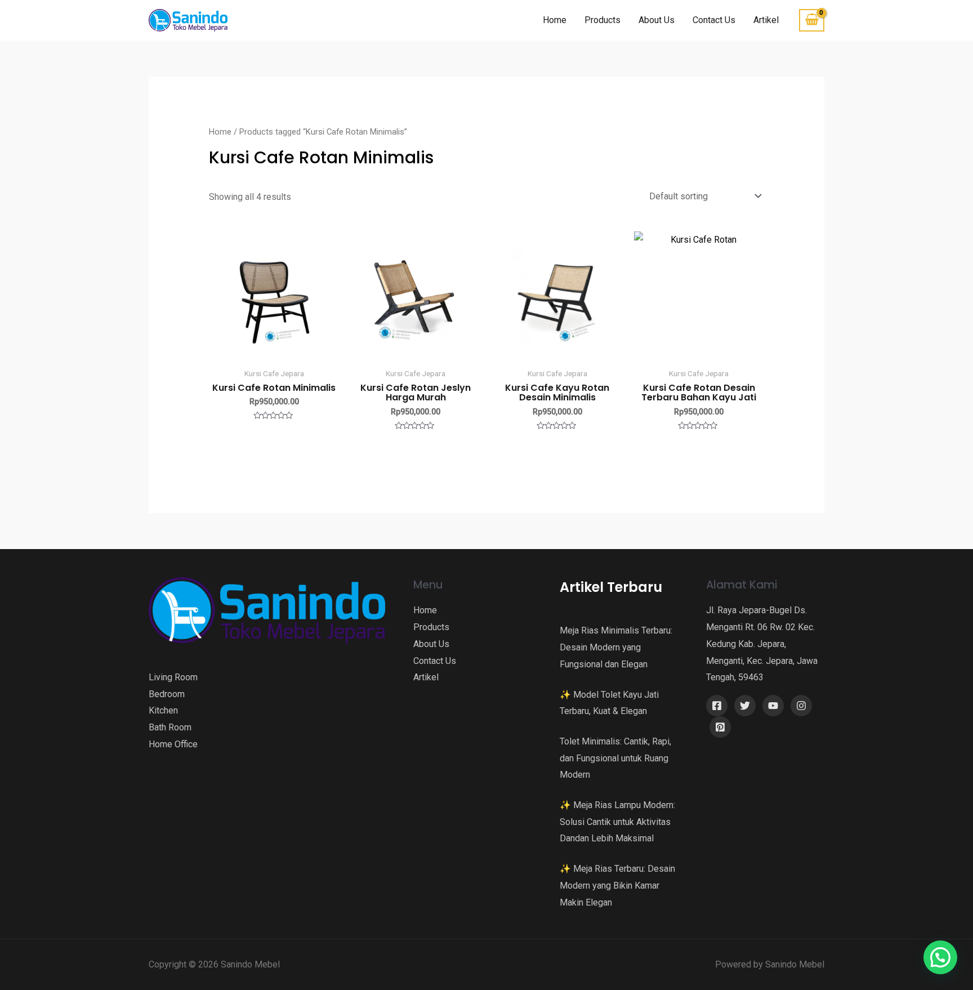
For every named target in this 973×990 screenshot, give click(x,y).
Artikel (766, 20)
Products (602, 20)
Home (554, 20)
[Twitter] (745, 705)
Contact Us (714, 20)
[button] (940, 957)
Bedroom (167, 694)
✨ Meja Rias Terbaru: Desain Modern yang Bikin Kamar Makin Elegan (617, 885)
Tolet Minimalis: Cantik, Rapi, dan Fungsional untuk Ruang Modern (615, 758)
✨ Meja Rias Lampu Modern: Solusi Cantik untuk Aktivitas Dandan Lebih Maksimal (617, 822)
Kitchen (163, 710)
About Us (657, 20)
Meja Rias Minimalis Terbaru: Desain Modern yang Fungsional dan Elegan (616, 647)
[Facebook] (716, 705)
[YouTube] (773, 705)
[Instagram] (801, 705)
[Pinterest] (720, 727)
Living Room (173, 677)
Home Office (173, 744)
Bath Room (170, 727)
